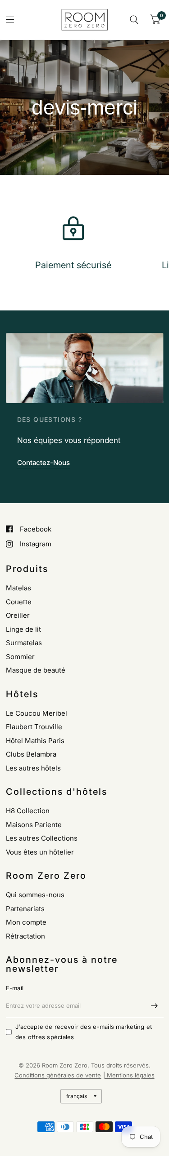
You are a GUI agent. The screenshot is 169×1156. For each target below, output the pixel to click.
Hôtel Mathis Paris (35, 740)
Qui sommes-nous (35, 894)
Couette (19, 602)
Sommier (20, 656)
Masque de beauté (35, 670)
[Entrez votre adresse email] (155, 1005)
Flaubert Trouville (34, 726)
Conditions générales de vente (57, 1075)
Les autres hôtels (33, 768)
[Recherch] (134, 20)
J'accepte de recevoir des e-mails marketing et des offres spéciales (83, 1032)
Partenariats (25, 908)
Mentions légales (130, 1075)
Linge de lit (23, 629)
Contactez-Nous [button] (43, 462)
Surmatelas (24, 642)
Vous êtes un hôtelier (40, 852)
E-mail (15, 988)
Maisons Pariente (34, 824)
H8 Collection (28, 810)
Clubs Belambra (31, 754)
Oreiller (18, 615)
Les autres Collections (42, 838)
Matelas (18, 588)
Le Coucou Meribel (36, 713)
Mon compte (26, 922)
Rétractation (25, 936)
